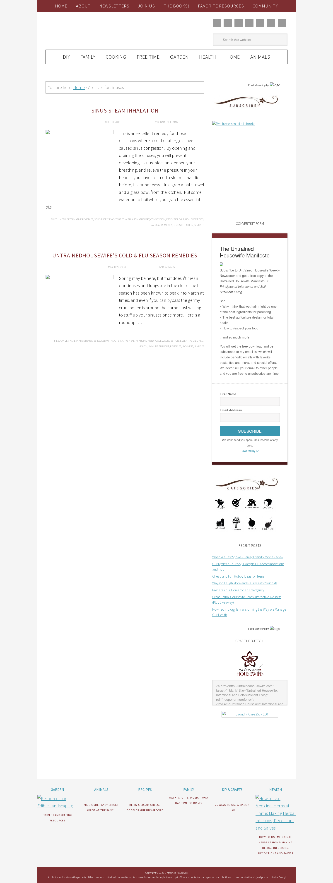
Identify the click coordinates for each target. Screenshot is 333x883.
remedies (175, 346)
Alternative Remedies (80, 219)
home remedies (194, 219)
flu (201, 340)
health (142, 346)
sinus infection (183, 225)
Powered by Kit (250, 451)
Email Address (231, 410)
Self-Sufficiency (104, 219)
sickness (187, 346)
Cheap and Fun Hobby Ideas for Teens (238, 576)
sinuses (199, 225)
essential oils (175, 219)
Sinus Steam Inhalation (125, 110)
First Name (228, 394)
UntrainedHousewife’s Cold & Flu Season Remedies (124, 255)
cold (160, 340)
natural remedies (161, 225)
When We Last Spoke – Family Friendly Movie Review (247, 557)
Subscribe (250, 431)
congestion (157, 219)
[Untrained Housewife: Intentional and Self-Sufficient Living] (250, 677)
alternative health (125, 340)
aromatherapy (140, 219)
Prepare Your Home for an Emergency (238, 590)
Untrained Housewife (96, 30)
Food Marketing (256, 85)
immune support (159, 346)
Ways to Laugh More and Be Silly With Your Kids (244, 583)
